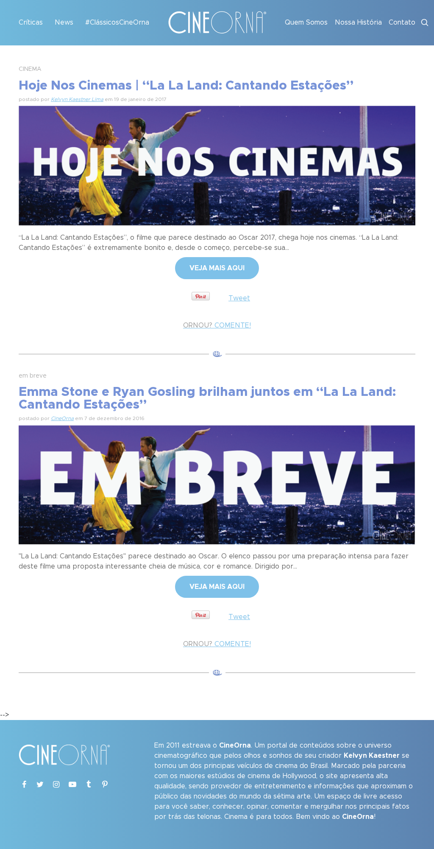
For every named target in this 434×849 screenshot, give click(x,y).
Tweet (239, 298)
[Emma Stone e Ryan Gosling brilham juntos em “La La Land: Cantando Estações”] (217, 483)
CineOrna (62, 418)
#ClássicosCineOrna (117, 22)
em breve (33, 376)
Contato (402, 22)
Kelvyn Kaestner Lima (77, 99)
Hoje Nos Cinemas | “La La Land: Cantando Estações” (186, 85)
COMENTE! (217, 325)
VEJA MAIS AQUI (217, 268)
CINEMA (30, 69)
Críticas (31, 22)
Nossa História (358, 22)
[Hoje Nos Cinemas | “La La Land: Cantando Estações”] (217, 164)
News (64, 22)
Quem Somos (306, 22)
